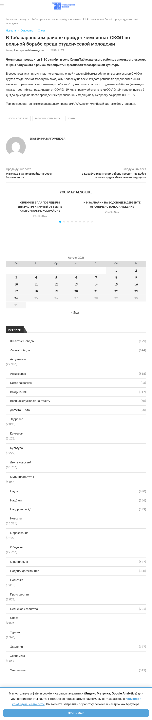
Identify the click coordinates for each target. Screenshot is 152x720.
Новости (16, 518)
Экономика (17, 655)
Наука (78, 491)
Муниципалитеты (22, 476)
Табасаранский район (48, 118)
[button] (11, 211)
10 (16, 284)
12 (56, 284)
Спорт (14, 617)
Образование (19, 533)
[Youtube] (131, 6)
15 (116, 284)
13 (76, 284)
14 (96, 284)
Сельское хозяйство (78, 609)
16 (136, 284)
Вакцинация (78, 392)
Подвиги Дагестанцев (78, 571)
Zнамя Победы (78, 350)
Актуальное (18, 359)
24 (16, 298)
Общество (17, 547)
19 (56, 291)
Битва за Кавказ (78, 382)
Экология (78, 646)
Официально (78, 561)
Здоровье (16, 419)
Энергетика (78, 670)
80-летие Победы (78, 341)
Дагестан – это (78, 410)
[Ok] (144, 6)
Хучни (71, 118)
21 (96, 291)
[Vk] (136, 6)
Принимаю (76, 713)
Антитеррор (78, 373)
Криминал (17, 433)
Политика (16, 580)
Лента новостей (20, 462)
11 (36, 284)
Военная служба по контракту (78, 400)
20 (76, 291)
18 (36, 291)
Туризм (15, 632)
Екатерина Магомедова (29, 50)
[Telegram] (140, 6)
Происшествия (20, 594)
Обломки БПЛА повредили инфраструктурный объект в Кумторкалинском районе (40, 206)
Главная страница (16, 19)
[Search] (150, 6)
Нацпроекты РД (78, 509)
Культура (16, 448)
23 (136, 291)
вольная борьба (18, 118)
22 (116, 291)
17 (16, 291)
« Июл (75, 312)
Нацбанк (78, 500)
